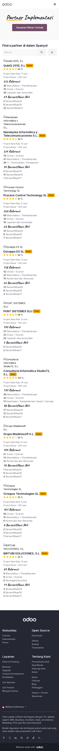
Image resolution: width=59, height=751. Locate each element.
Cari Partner (8, 687)
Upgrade (6, 670)
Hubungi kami (39, 668)
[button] (54, 4)
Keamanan (37, 696)
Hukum (35, 692)
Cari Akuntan (8, 682)
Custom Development (13, 674)
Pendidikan (8, 677)
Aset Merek (37, 665)
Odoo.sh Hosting (10, 661)
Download (37, 635)
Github (35, 641)
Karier (35, 672)
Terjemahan (38, 647)
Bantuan (6, 667)
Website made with (26, 747)
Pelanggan (37, 687)
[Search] (41, 52)
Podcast (36, 680)
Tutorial (6, 635)
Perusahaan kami (40, 661)
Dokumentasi (8, 639)
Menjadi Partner (10, 691)
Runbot (35, 644)
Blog (34, 684)
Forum (5, 642)
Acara (35, 677)
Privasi (44, 692)
